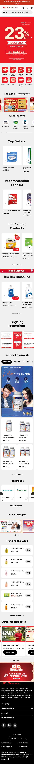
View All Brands (16, 506)
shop (28, 550)
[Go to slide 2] (17, 535)
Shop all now (17, 265)
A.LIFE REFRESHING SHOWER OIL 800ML (17, 559)
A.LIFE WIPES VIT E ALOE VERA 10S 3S (17, 593)
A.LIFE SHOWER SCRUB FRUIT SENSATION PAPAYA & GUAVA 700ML (17, 605)
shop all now (16, 474)
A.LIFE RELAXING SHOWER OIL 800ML (17, 582)
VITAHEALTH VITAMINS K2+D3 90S (8, 436)
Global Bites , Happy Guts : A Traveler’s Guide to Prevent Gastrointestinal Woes (13, 645)
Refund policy (22, 747)
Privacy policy (6, 743)
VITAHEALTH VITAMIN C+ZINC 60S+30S (8, 463)
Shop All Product (16, 615)
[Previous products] (5, 160)
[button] (2, 7)
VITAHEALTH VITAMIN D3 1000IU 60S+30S (24, 436)
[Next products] (28, 160)
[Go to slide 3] (18, 535)
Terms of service (23, 743)
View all (16, 661)
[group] (5, 124)
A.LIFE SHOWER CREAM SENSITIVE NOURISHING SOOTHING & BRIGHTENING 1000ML (17, 571)
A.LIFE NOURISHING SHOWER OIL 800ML (17, 548)
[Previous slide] (2, 105)
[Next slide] (31, 105)
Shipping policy (7, 747)
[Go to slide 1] (15, 535)
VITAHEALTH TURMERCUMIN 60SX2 (24, 463)
